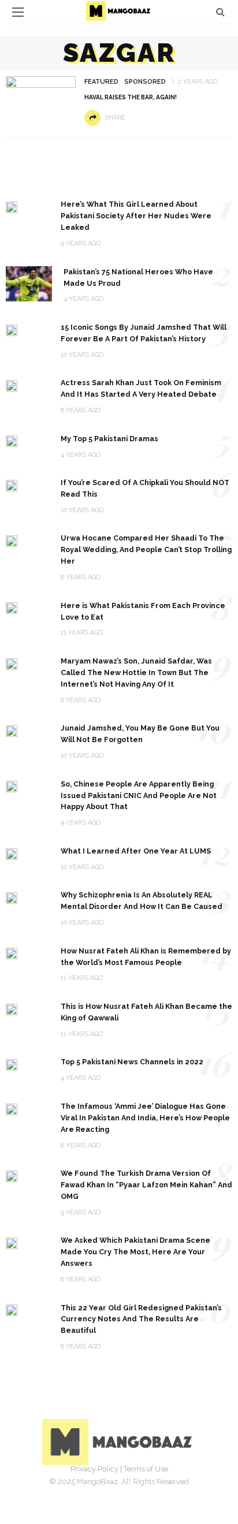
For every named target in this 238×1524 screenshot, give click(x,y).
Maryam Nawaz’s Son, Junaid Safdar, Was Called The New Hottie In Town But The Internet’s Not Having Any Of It (136, 672)
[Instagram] (132, 1486)
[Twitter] (106, 1486)
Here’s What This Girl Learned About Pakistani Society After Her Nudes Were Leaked (136, 216)
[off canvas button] (18, 12)
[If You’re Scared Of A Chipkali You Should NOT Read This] (11, 484)
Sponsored (145, 81)
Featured (101, 81)
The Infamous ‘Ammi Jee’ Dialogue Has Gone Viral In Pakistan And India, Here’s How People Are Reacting (145, 1118)
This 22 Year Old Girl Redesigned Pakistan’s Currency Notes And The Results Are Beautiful (141, 1319)
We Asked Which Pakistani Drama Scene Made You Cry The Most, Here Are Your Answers (135, 1252)
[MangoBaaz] (119, 1441)
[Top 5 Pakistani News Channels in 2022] (11, 1064)
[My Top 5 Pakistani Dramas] (11, 440)
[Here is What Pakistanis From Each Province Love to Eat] (11, 607)
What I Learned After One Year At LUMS (136, 851)
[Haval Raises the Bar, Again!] (41, 99)
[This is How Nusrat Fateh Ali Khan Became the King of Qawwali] (11, 1008)
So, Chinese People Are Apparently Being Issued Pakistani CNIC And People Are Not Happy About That (139, 795)
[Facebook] (81, 1486)
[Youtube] (157, 1486)
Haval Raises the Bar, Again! (130, 97)
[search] (220, 11)
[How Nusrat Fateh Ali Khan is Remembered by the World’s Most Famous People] (11, 953)
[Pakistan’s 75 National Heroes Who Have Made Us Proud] (29, 283)
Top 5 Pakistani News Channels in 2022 (132, 1061)
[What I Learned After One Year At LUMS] (11, 853)
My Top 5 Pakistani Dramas (109, 438)
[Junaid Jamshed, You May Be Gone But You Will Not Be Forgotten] (11, 730)
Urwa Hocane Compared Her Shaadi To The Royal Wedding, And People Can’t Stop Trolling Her (146, 549)
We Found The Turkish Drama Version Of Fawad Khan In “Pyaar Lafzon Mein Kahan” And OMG (146, 1185)
